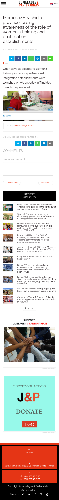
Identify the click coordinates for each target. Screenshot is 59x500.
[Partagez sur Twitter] (22, 494)
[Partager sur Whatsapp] (37, 143)
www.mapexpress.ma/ (24, 125)
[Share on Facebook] (18, 58)
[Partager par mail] (50, 143)
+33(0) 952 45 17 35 (31, 476)
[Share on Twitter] (12, 58)
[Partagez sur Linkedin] (29, 494)
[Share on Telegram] (37, 58)
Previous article (11, 183)
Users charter (28, 490)
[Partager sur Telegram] (44, 143)
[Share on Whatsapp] (31, 58)
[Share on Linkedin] (24, 58)
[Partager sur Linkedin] (31, 143)
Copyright (13, 486)
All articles (29, 308)
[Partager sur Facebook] (24, 143)
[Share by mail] (44, 58)
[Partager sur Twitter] (18, 143)
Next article (46, 183)
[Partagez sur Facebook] (35, 494)
